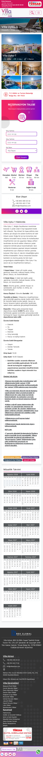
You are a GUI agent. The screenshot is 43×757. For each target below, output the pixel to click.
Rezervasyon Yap (8, 749)
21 (14, 483)
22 (17, 483)
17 (4, 483)
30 (19, 485)
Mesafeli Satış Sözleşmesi (11, 719)
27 (12, 485)
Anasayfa (5, 30)
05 (9, 480)
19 (9, 483)
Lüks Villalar (7, 705)
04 (7, 480)
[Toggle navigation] (32, 13)
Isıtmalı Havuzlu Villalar (10, 699)
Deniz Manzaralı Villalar (10, 690)
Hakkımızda (7, 713)
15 (17, 482)
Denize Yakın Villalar (9, 692)
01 (17, 478)
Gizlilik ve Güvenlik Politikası (12, 715)
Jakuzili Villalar (29, 460)
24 (4, 485)
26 (9, 485)
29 (17, 485)
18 (7, 483)
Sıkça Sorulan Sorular (10, 721)
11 (7, 482)
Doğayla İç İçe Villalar (12, 460)
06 (12, 480)
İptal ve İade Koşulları (10, 717)
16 (19, 482)
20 (12, 483)
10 (4, 482)
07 (14, 480)
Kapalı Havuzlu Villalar (10, 703)
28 (14, 485)
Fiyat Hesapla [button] (21, 157)
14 (14, 482)
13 (12, 482)
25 (7, 485)
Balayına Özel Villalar (30, 457)
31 (4, 487)
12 (9, 482)
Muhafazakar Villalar (12, 457)
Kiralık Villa (15, 30)
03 (4, 480)
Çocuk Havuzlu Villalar (10, 688)
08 (17, 480)
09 (19, 480)
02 (19, 478)
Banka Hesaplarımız (9, 723)
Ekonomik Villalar (8, 697)
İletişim (5, 725)
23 (19, 483)
